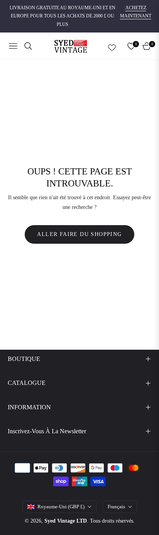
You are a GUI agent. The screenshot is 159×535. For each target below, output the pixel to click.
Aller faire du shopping (79, 234)
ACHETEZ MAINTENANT (135, 12)
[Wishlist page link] (112, 46)
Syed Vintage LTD (65, 521)
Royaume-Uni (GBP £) (61, 506)
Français (116, 506)
